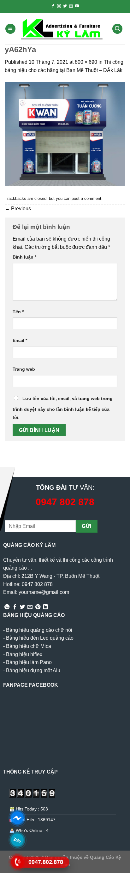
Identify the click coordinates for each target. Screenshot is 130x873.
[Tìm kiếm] (117, 29)
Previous (18, 208)
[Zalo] (17, 840)
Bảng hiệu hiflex (24, 654)
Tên (18, 311)
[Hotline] (17, 862)
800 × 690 (86, 62)
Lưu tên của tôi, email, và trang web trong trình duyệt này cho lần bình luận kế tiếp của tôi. (63, 408)
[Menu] (10, 29)
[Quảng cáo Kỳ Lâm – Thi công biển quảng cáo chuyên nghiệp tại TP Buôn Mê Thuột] (63, 28)
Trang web (24, 369)
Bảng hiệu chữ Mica (28, 646)
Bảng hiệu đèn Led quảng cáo (40, 638)
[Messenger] (17, 817)
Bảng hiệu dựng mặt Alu (33, 670)
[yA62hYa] (65, 133)
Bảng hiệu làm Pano (29, 662)
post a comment (86, 198)
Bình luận (24, 257)
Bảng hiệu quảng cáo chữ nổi (39, 630)
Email (20, 340)
